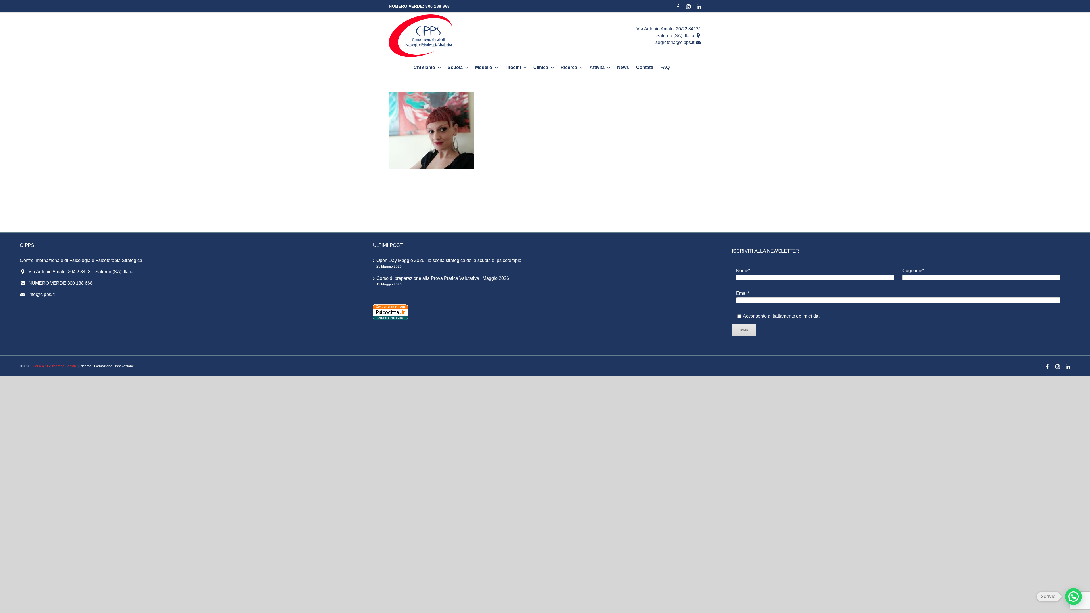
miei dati (812, 316)
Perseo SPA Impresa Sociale (55, 366)
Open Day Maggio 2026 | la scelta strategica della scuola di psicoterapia (448, 260)
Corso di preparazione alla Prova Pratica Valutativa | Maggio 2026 (442, 278)
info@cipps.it (41, 294)
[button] (1073, 596)
